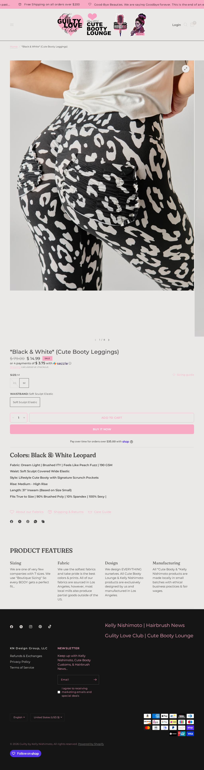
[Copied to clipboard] (43, 521)
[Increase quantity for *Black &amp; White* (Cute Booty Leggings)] (24, 417)
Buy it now (102, 429)
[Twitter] (24, 626)
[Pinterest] (28, 521)
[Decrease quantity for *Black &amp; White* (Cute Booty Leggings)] (13, 417)
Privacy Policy (20, 662)
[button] (102, 363)
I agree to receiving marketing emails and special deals (77, 692)
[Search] (185, 25)
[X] (20, 521)
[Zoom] (185, 69)
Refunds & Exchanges (26, 656)
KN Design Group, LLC (28, 648)
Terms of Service (22, 667)
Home (14, 46)
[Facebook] (12, 521)
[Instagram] (33, 626)
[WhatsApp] (36, 521)
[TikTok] (52, 626)
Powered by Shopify (91, 743)
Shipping (15, 366)
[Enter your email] (95, 680)
